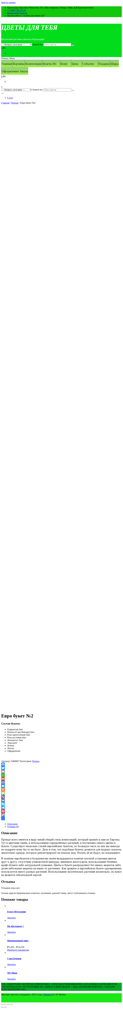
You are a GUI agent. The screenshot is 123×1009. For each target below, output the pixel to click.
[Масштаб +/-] (11, 1004)
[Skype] (61, 804)
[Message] (61, 793)
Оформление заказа (15, 71)
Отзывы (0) (13, 826)
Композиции (33, 64)
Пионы (14, 103)
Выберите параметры (18, 950)
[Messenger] (61, 786)
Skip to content (8, 2)
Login (10, 97)
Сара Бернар (14, 958)
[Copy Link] (61, 815)
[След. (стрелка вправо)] (5, 1007)
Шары (114, 64)
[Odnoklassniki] (61, 789)
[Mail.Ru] (61, 782)
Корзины (18, 64)
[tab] (64, 824)
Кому (64, 64)
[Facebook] (61, 764)
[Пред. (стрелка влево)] (2, 1007)
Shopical (48, 994)
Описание (12, 824)
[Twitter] (61, 768)
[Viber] (61, 797)
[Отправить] (61, 818)
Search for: (38, 44)
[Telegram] (61, 807)
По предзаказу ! (15, 926)
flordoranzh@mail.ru (17, 13)
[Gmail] (61, 779)
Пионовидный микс (18, 940)
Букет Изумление (16, 911)
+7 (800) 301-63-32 (16, 10)
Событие (88, 64)
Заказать (11, 917)
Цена (75, 64)
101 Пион (12, 973)
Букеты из (49, 64)
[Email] (61, 771)
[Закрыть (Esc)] (2, 1004)
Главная (7, 64)
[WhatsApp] (61, 775)
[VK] (61, 800)
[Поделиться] (5, 1004)
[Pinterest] (61, 811)
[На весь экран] (8, 1004)
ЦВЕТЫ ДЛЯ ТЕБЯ (29, 27)
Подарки (104, 64)
